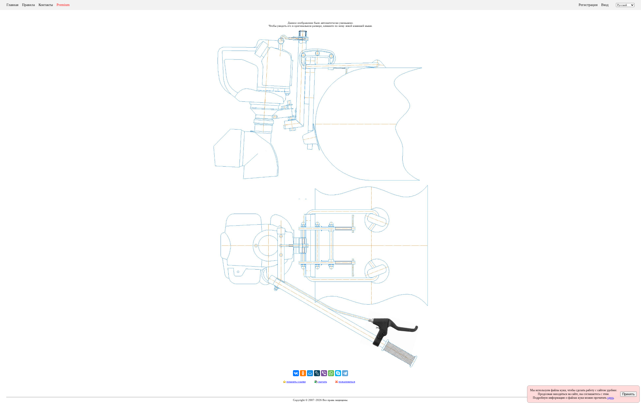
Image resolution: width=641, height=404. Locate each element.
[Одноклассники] (303, 373)
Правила (28, 5)
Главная (12, 5)
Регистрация (588, 5)
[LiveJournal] (317, 373)
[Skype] (338, 373)
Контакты (46, 5)
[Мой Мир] (310, 373)
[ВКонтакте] (296, 373)
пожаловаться (347, 381)
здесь (610, 397)
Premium (63, 5)
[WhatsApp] (331, 373)
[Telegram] (345, 373)
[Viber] (324, 373)
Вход (604, 5)
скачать (322, 381)
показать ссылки (296, 381)
